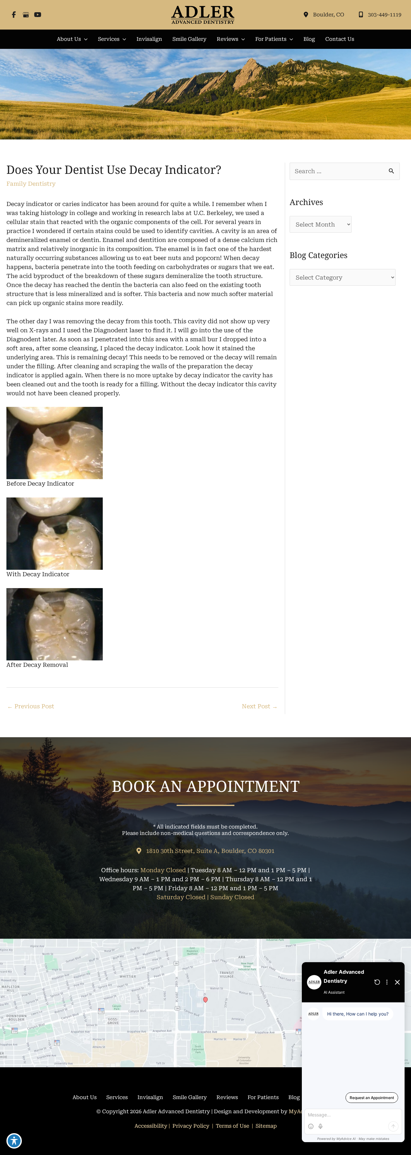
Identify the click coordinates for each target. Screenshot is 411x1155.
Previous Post (30, 706)
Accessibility (151, 1126)
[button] (72, 39)
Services (117, 1097)
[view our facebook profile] (14, 15)
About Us (85, 1097)
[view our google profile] (26, 15)
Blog (294, 1097)
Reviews (227, 1097)
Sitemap (265, 1126)
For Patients (263, 1097)
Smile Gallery (190, 1097)
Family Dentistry (31, 183)
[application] (84, 39)
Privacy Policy (191, 1126)
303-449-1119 (384, 15)
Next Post (260, 706)
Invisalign (150, 1097)
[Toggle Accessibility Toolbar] (14, 1141)
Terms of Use (232, 1126)
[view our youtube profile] (37, 15)
